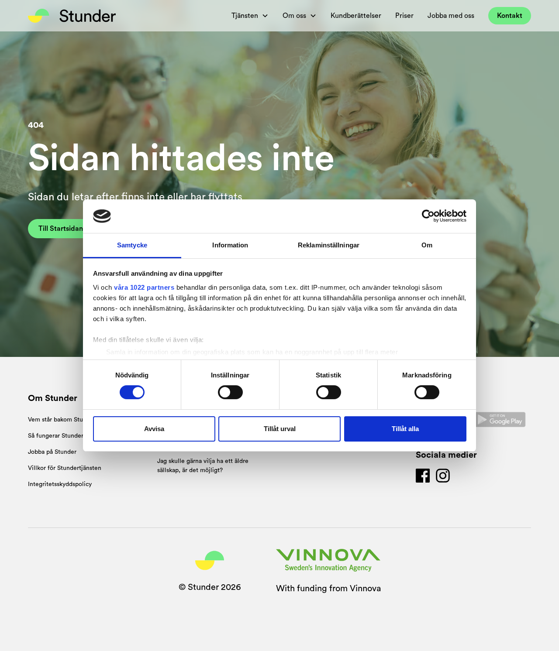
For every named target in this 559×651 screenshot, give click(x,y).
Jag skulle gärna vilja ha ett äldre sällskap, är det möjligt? (202, 465)
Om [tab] (426, 245)
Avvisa (154, 428)
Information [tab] (230, 245)
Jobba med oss (451, 15)
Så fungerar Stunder (55, 436)
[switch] (230, 392)
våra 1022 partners (144, 287)
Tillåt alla (405, 428)
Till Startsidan (60, 228)
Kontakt (509, 15)
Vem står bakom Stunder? (63, 420)
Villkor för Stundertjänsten (64, 468)
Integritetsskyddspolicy (60, 484)
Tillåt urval (280, 428)
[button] (250, 15)
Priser (404, 15)
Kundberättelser (356, 15)
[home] (72, 16)
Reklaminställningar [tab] (328, 245)
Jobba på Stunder (52, 452)
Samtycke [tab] (132, 245)
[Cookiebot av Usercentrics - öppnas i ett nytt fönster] (428, 216)
